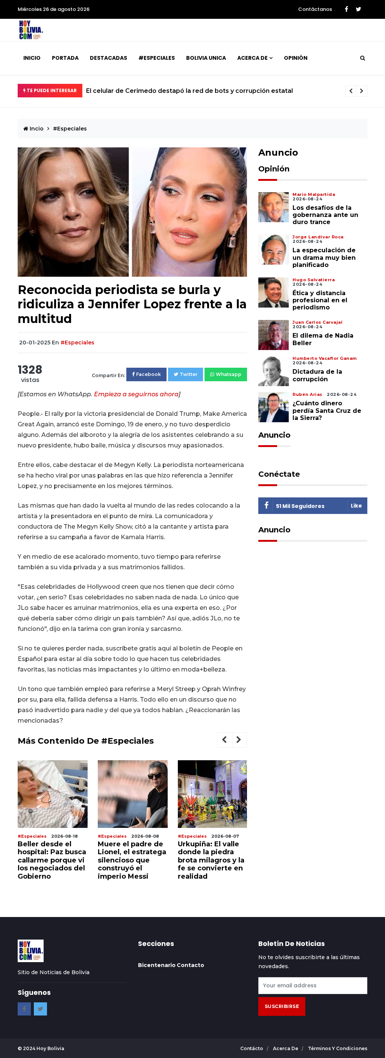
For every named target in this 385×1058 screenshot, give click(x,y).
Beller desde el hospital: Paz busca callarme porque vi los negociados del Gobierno (52, 860)
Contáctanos (315, 9)
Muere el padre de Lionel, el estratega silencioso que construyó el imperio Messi (132, 860)
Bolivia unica (206, 58)
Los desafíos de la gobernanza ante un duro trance (325, 215)
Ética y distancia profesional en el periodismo (320, 300)
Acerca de (252, 58)
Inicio (32, 58)
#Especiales (156, 58)
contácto (252, 1048)
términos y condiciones (337, 1048)
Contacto (190, 965)
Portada (65, 58)
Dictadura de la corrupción (317, 375)
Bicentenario (157, 965)
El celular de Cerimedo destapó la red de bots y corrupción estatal (189, 90)
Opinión (296, 58)
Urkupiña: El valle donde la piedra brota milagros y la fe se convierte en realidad (211, 860)
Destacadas (108, 58)
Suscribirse (282, 1006)
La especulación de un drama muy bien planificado (324, 257)
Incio (36, 128)
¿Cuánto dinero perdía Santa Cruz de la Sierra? (327, 410)
